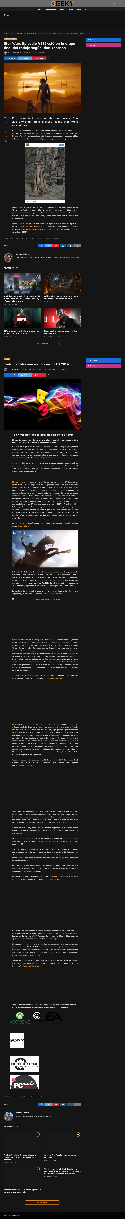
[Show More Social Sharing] (48, 58)
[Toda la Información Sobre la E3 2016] (42, 404)
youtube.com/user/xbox (53, 678)
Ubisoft (15, 724)
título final (24, 224)
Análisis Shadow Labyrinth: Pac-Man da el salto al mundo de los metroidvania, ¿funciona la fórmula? (22, 298)
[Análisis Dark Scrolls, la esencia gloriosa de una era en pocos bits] (22, 1176)
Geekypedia (81, 9)
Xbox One (40, 1097)
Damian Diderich (15, 53)
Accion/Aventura (10, 38)
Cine (62, 9)
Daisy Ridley (9, 238)
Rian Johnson (30, 238)
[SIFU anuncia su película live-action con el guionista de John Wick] (22, 318)
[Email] (6, 141)
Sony (14, 811)
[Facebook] (6, 123)
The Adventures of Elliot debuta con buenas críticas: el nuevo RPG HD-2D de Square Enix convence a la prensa (62, 1171)
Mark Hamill (19, 238)
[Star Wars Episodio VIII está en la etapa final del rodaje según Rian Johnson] (42, 88)
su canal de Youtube (54, 594)
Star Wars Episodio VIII (52, 238)
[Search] (121, 3)
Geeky (19, 1215)
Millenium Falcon (18, 136)
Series (70, 9)
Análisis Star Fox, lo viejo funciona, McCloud (60, 1156)
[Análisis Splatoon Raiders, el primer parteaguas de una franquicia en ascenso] (22, 1142)
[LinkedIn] (6, 132)
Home (39, 9)
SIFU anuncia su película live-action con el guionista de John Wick (22, 332)
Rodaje (39, 238)
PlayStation (25, 1097)
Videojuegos (50, 9)
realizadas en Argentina (34, 226)
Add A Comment (42, 344)
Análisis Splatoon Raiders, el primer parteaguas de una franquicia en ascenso (20, 1157)
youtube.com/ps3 (61, 876)
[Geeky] (62, 3)
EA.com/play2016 (24, 526)
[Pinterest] (6, 136)
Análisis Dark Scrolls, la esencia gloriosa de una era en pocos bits (22, 1190)
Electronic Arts (18, 482)
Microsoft (16, 640)
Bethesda (16, 572)
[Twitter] (6, 127)
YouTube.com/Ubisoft (26, 765)
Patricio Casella (15, 369)
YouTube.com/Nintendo (29, 966)
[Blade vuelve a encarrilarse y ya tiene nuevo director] (62, 318)
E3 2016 (7, 359)
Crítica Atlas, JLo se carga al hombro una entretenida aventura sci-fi (61, 297)
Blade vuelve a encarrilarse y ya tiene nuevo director (61, 332)
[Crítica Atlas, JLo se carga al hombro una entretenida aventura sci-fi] (62, 283)
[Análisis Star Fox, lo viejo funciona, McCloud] (62, 1142)
